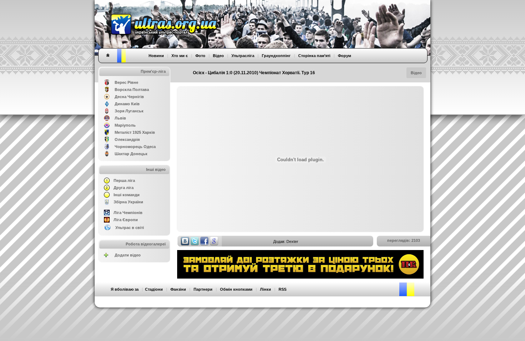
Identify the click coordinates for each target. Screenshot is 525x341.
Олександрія (127, 139)
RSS (282, 289)
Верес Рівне (126, 82)
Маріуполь (125, 125)
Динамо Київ (127, 104)
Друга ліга (124, 187)
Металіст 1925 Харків (135, 132)
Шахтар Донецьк (131, 154)
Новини (156, 56)
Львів (120, 118)
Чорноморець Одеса (135, 146)
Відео (416, 73)
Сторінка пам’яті (314, 56)
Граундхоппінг (276, 56)
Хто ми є (179, 56)
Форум (344, 56)
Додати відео (128, 255)
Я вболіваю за (125, 289)
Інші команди (127, 195)
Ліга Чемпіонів (128, 212)
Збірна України (128, 202)
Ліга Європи (126, 220)
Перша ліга (124, 180)
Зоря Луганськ (129, 111)
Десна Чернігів (129, 97)
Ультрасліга (242, 56)
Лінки (265, 289)
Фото (200, 56)
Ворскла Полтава (132, 89)
